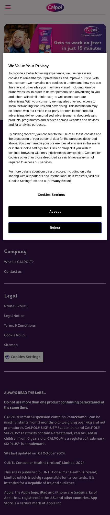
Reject (55, 228)
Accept (55, 211)
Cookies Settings (51, 195)
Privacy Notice (60, 181)
